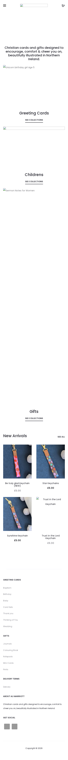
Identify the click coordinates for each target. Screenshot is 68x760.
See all (61, 437)
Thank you (8, 613)
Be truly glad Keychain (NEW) (17, 485)
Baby (5, 600)
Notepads (8, 656)
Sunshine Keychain (17, 535)
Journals (7, 643)
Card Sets (8, 607)
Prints (5, 669)
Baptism (7, 587)
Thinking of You (10, 620)
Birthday (7, 594)
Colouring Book (10, 650)
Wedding (7, 626)
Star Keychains (51, 483)
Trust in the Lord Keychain (51, 537)
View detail (34, 96)
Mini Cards (8, 663)
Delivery (6, 686)
